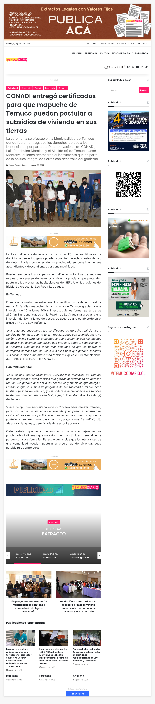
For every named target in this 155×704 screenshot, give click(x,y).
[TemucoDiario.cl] (16, 60)
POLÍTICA (105, 53)
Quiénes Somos (106, 43)
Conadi (38, 88)
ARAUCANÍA (91, 53)
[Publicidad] (77, 22)
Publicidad (91, 43)
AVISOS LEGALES (121, 53)
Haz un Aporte (77, 694)
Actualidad (13, 88)
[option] (53, 533)
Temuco (62, 88)
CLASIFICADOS (140, 53)
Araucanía (26, 88)
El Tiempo (142, 43)
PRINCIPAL (77, 53)
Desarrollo (50, 88)
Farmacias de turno (126, 43)
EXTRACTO (54, 534)
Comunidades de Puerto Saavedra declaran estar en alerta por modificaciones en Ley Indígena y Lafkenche (87, 655)
